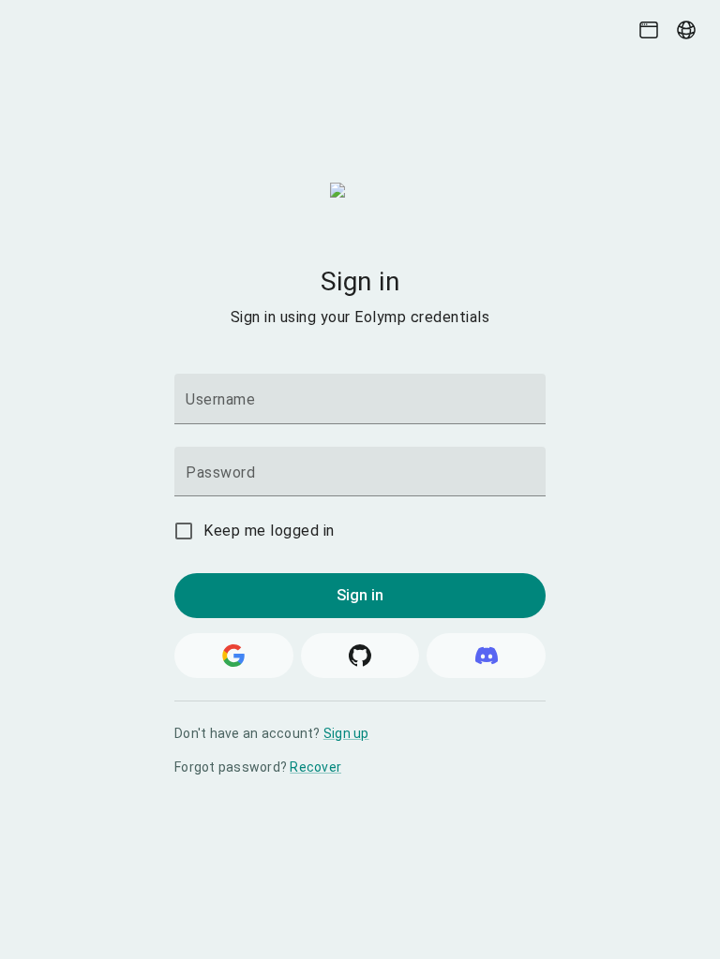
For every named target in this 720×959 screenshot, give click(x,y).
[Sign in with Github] (360, 655)
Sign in (360, 595)
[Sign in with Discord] (486, 655)
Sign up (346, 733)
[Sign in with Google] (233, 655)
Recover (315, 767)
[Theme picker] (649, 30)
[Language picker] (686, 30)
